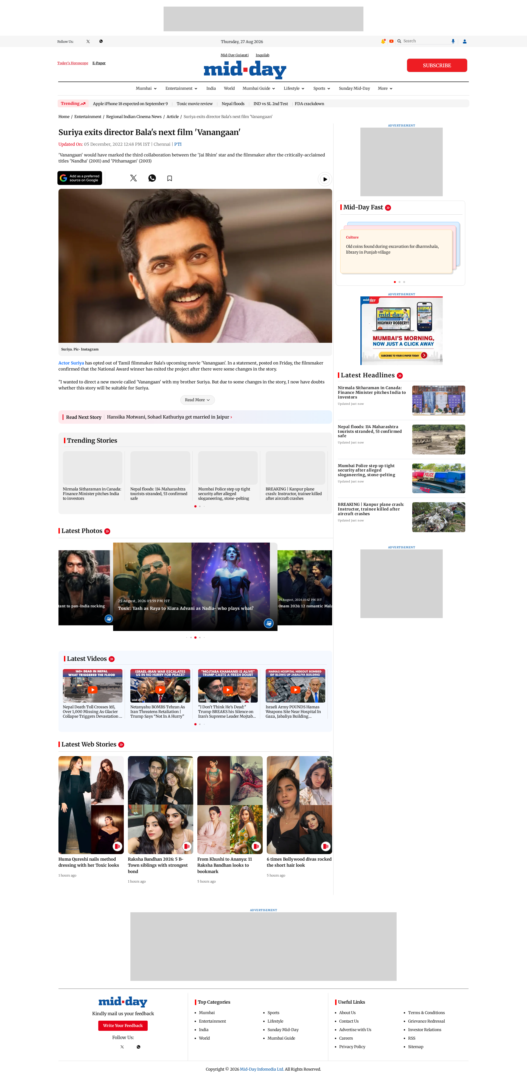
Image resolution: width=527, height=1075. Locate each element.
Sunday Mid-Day (354, 88)
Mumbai (144, 88)
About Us (347, 1012)
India (211, 88)
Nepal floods (233, 104)
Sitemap (416, 1046)
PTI (178, 144)
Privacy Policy (352, 1046)
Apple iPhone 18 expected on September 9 (130, 104)
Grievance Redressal (426, 1021)
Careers (346, 1038)
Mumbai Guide (256, 88)
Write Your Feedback (123, 1025)
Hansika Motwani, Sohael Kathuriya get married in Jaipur (169, 417)
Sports (319, 88)
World (229, 88)
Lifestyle (291, 88)
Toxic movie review (195, 104)
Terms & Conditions (426, 1012)
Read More (195, 399)
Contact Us (349, 1021)
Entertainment (179, 88)
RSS (411, 1038)
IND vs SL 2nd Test (271, 104)
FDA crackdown (309, 103)
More (383, 88)
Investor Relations (424, 1029)
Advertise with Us (355, 1029)
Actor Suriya (71, 363)
